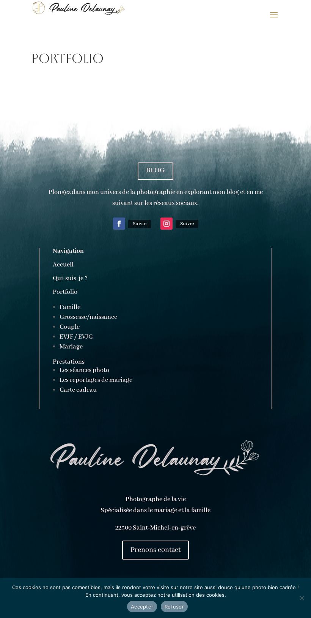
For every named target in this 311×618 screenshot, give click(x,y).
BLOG (155, 170)
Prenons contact (155, 550)
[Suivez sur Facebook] (119, 224)
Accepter (142, 607)
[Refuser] (301, 598)
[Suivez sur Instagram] (166, 224)
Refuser (174, 607)
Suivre (139, 224)
